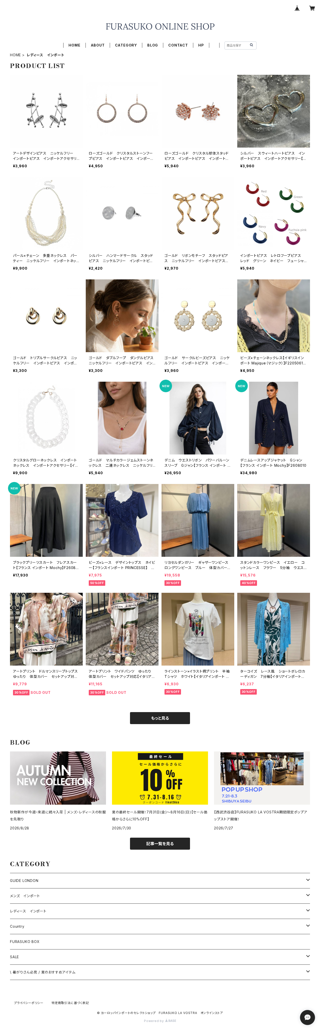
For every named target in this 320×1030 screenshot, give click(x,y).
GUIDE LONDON (24, 880)
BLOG (152, 45)
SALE (14, 957)
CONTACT (178, 45)
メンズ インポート (25, 896)
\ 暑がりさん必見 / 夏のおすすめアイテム (43, 972)
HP (201, 45)
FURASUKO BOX (25, 941)
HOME (74, 45)
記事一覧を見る (160, 843)
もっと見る (160, 718)
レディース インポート (28, 911)
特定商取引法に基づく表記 (70, 1003)
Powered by (154, 1021)
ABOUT (98, 45)
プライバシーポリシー (29, 1003)
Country (17, 926)
